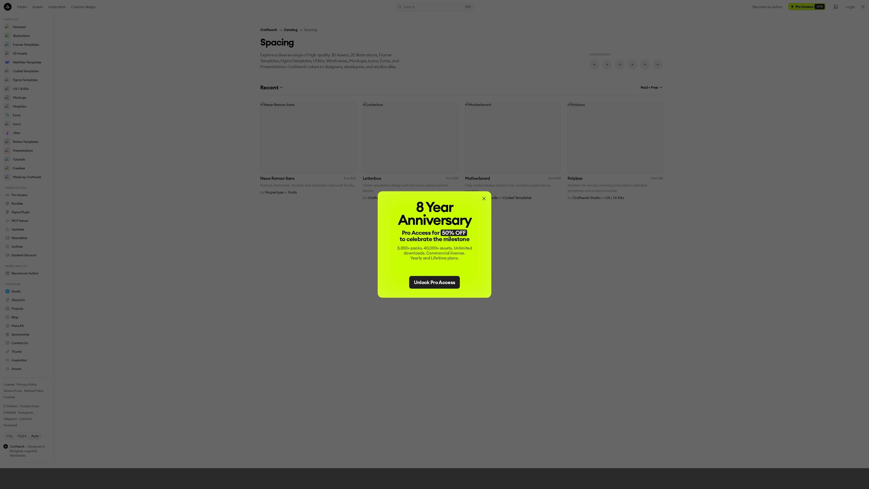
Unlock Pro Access (434, 282)
